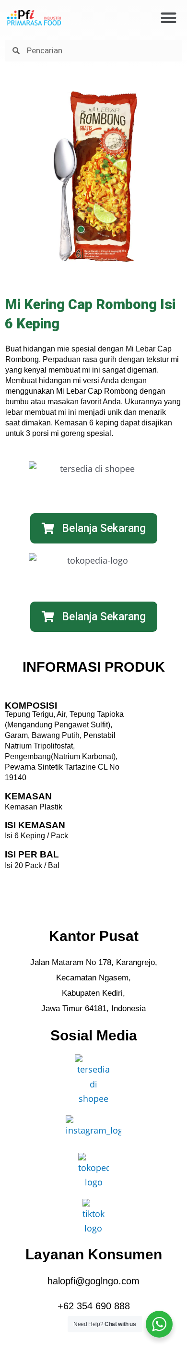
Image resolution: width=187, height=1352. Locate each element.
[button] (168, 17)
